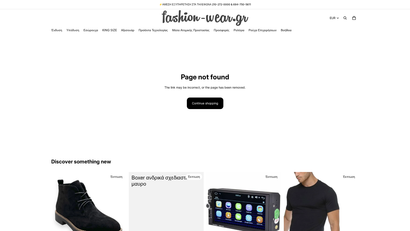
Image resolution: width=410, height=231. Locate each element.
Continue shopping (205, 103)
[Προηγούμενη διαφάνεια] (57, 209)
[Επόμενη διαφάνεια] (119, 209)
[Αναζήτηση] (345, 18)
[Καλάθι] (354, 18)
